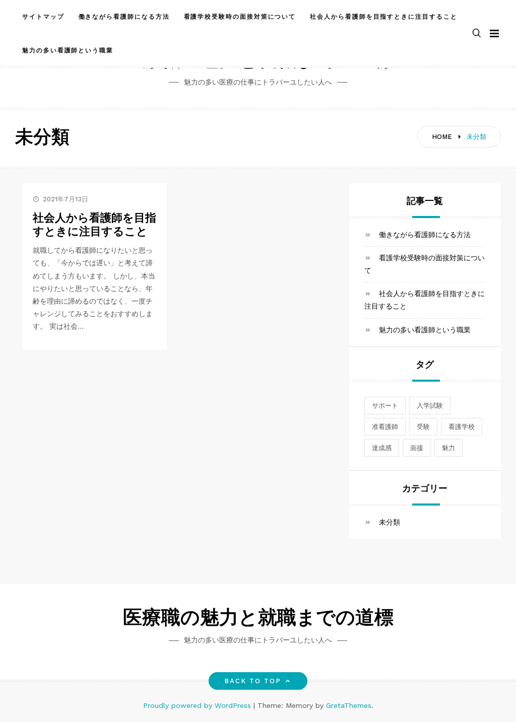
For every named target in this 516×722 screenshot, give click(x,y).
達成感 (382, 448)
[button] (477, 33)
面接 (416, 448)
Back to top (253, 681)
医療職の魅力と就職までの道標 (258, 619)
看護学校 (461, 426)
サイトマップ (43, 16)
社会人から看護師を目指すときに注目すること (383, 16)
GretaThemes (348, 705)
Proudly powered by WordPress (198, 705)
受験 (423, 426)
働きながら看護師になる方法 (124, 16)
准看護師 (385, 426)
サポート (385, 405)
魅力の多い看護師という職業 (67, 50)
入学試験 (430, 405)
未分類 (389, 522)
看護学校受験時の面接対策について (240, 16)
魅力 (448, 448)
